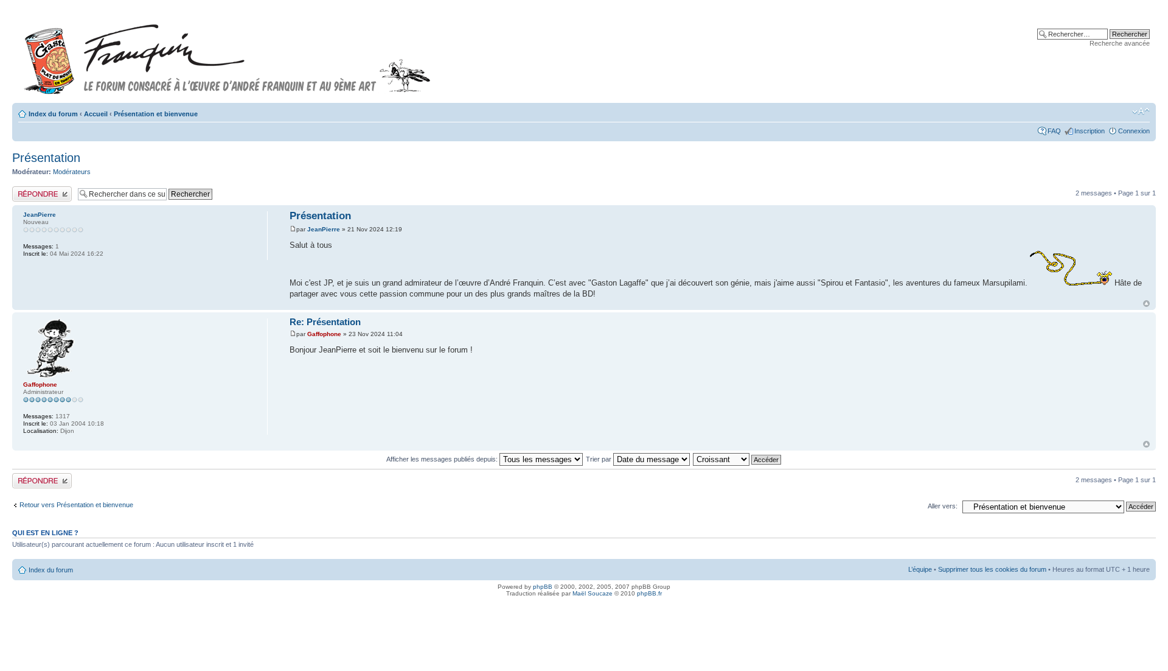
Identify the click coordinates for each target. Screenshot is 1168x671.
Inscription (1089, 131)
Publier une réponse (41, 190)
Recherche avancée (1120, 43)
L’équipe (920, 569)
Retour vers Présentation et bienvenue (76, 504)
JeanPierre (323, 229)
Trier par (599, 459)
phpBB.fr (649, 593)
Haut (1146, 303)
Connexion (1134, 131)
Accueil (96, 114)
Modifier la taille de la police (1141, 111)
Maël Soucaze (592, 593)
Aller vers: (943, 506)
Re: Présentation (325, 322)
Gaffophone (324, 334)
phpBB (542, 586)
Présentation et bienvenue (156, 114)
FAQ (1054, 131)
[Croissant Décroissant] (737, 459)
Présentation (46, 157)
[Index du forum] (227, 53)
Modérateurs (72, 171)
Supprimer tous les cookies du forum (992, 569)
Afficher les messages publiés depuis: (442, 459)
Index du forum (53, 114)
